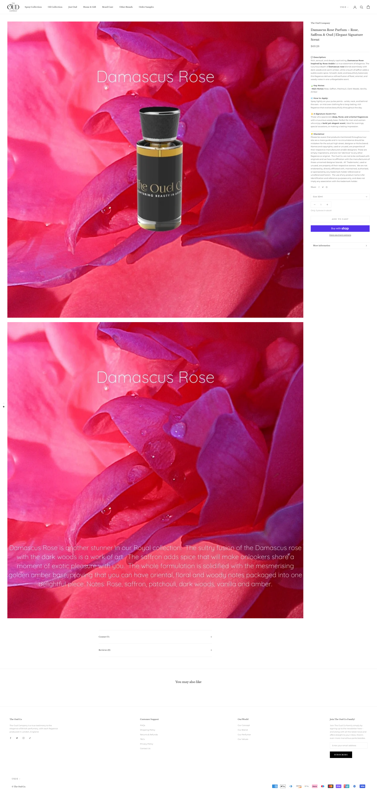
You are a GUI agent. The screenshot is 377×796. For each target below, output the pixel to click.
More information (321, 245)
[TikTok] (30, 737)
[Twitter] (323, 187)
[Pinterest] (327, 187)
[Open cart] (368, 7)
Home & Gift (89, 7)
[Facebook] (319, 187)
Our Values (243, 739)
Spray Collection (33, 7)
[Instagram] (23, 737)
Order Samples (146, 7)
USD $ (343, 7)
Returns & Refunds (149, 734)
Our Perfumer (244, 734)
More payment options (340, 235)
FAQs (142, 725)
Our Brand (243, 730)
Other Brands (126, 7)
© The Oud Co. (19, 787)
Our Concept (244, 725)
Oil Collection (55, 7)
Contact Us (104, 637)
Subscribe (341, 755)
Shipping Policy (147, 730)
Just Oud (72, 7)
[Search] (361, 7)
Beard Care (107, 7)
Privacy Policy (146, 744)
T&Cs (142, 739)
